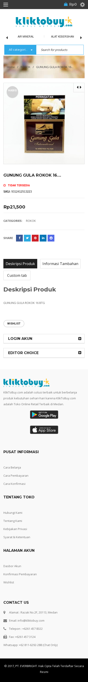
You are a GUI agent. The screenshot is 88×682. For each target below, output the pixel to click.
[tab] (20, 263)
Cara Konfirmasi (14, 484)
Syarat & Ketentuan (16, 537)
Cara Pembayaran (15, 476)
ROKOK (25, 67)
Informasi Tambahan (60, 263)
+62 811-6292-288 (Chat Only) (38, 645)
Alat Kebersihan (62, 36)
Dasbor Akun (12, 566)
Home (11, 67)
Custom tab (17, 275)
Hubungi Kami (12, 513)
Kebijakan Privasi (15, 529)
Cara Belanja (12, 467)
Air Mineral (26, 36)
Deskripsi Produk (20, 263)
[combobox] (20, 49)
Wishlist (8, 582)
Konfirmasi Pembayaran (20, 574)
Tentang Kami (12, 521)
